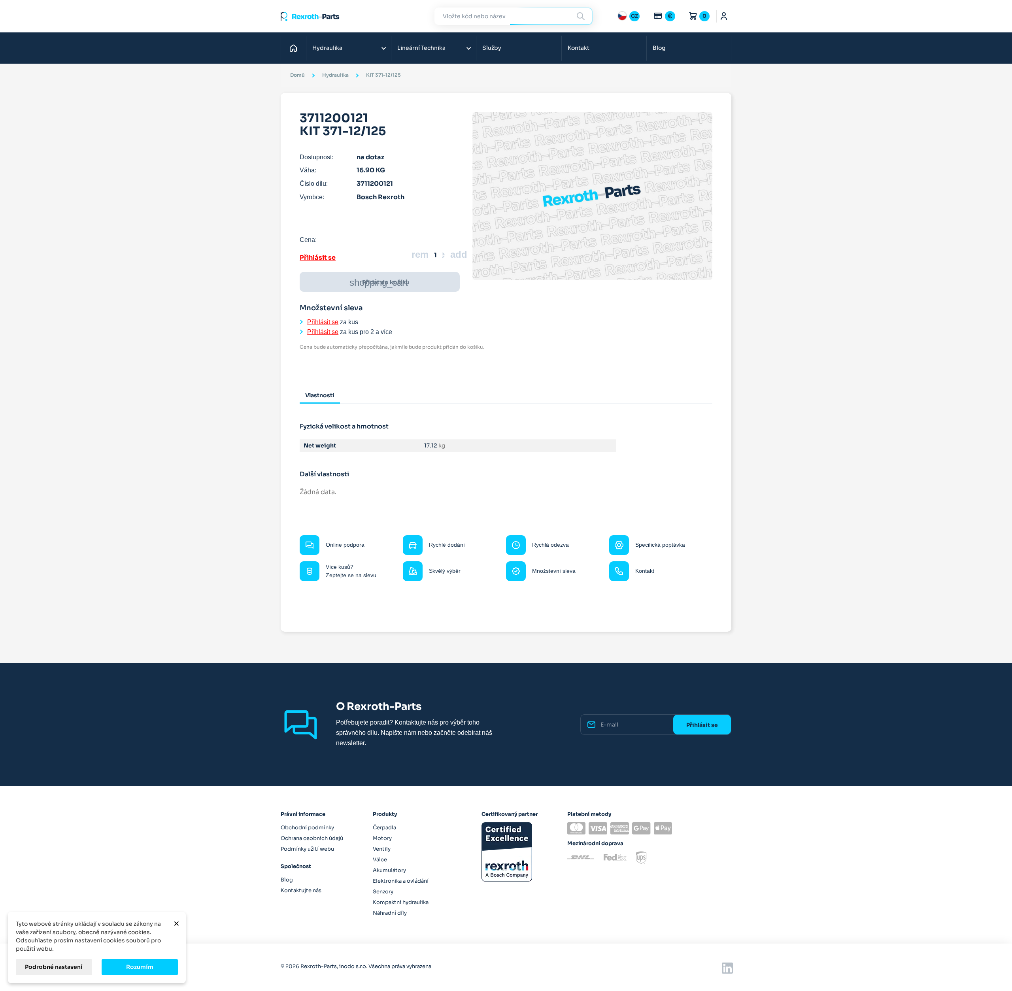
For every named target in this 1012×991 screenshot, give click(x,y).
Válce (380, 859)
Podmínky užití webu (307, 849)
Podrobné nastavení (54, 966)
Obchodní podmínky (307, 827)
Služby (491, 47)
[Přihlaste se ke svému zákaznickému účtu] (724, 16)
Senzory (383, 891)
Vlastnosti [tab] (319, 395)
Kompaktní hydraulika (401, 902)
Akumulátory (389, 870)
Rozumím (139, 966)
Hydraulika (327, 47)
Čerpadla (384, 827)
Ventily (382, 849)
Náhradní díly (390, 913)
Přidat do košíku (379, 282)
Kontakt (578, 47)
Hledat (581, 16)
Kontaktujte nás (301, 890)
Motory (382, 838)
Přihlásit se (318, 257)
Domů (295, 47)
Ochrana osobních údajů (312, 838)
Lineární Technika (421, 47)
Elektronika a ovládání (401, 881)
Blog (659, 47)
